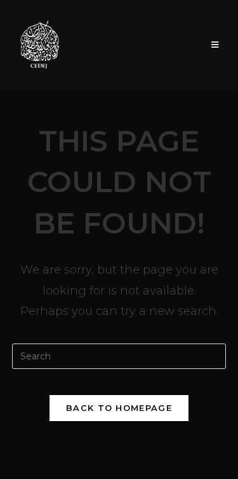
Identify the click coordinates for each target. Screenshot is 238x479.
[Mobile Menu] (215, 44)
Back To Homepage (119, 408)
